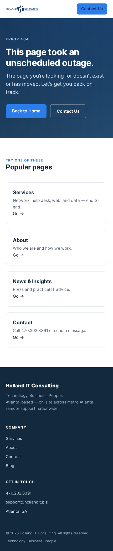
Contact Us (92, 8)
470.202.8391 (19, 493)
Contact (13, 456)
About (11, 447)
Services (14, 438)
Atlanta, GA (16, 511)
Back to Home (26, 110)
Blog (10, 465)
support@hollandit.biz (27, 502)
